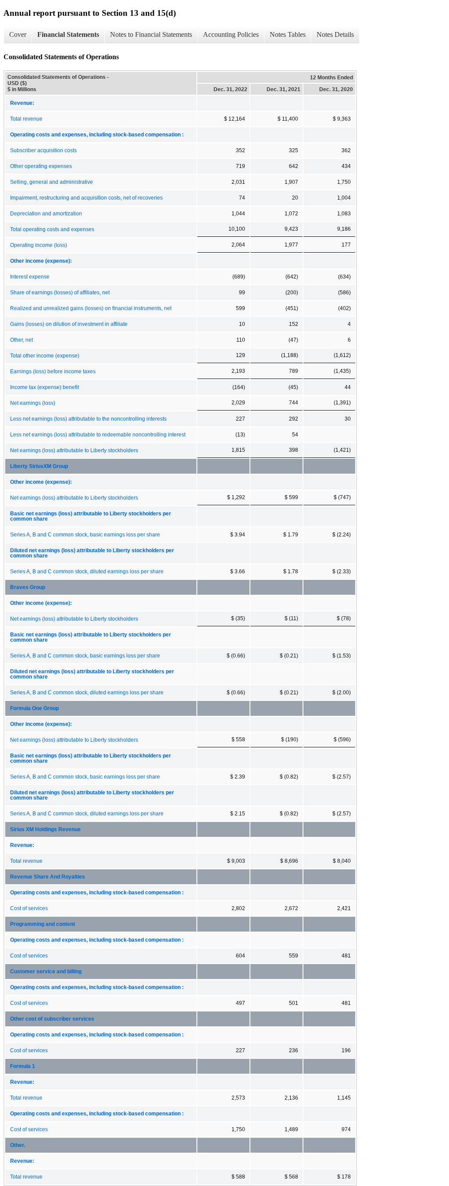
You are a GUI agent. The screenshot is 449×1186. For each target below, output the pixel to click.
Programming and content (42, 924)
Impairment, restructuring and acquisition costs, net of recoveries (86, 197)
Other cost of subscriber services (52, 1019)
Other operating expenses (41, 166)
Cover (17, 34)
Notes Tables (288, 34)
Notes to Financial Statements (151, 34)
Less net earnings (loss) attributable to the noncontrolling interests (88, 419)
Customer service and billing (46, 971)
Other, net (21, 340)
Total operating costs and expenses (52, 229)
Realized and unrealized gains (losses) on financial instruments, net (90, 308)
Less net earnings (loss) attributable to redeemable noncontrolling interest (97, 434)
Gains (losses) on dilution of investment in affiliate (69, 324)
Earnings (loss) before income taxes (53, 371)
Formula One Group (34, 708)
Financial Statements (68, 34)
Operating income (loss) (38, 245)
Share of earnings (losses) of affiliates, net (60, 292)
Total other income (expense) (44, 355)
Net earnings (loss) (32, 403)
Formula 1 (22, 1066)
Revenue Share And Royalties (47, 876)
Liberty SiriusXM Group (39, 466)
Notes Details (335, 34)
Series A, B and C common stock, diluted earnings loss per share (87, 571)
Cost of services (29, 908)
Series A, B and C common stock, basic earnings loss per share (85, 534)
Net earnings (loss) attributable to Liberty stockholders (74, 450)
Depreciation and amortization (46, 213)
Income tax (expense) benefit (44, 387)
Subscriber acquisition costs (43, 150)
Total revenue (26, 118)
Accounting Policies (231, 34)
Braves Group (27, 587)
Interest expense (30, 276)
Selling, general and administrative (51, 182)
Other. (17, 1145)
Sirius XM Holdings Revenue (45, 829)
